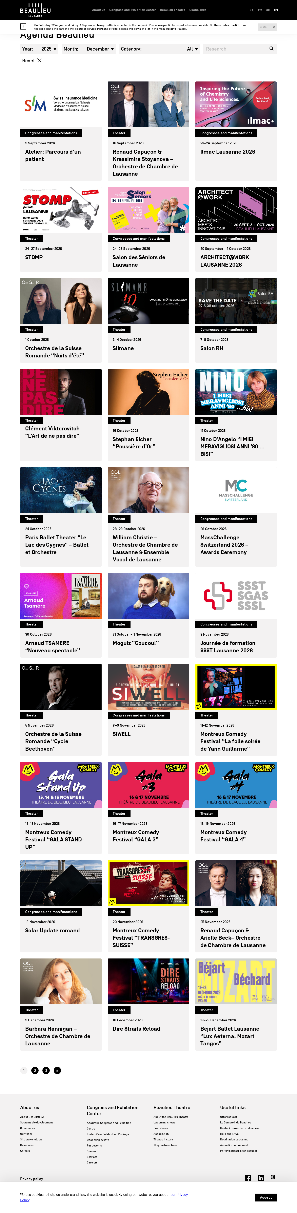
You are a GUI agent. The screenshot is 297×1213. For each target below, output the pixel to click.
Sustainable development (36, 1122)
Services (92, 1157)
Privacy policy (31, 1179)
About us (98, 10)
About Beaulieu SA (32, 1117)
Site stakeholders (31, 1139)
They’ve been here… (166, 1145)
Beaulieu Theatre (172, 10)
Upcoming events (98, 1140)
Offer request (228, 1117)
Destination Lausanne (234, 1139)
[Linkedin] (261, 1180)
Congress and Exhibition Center (132, 10)
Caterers (92, 1162)
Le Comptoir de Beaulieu (235, 1122)
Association (161, 1134)
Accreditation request (234, 1145)
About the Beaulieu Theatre (171, 1117)
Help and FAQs (229, 1134)
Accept (266, 1197)
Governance (27, 1128)
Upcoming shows (165, 1122)
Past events (94, 1145)
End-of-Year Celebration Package (108, 1134)
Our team (26, 1134)
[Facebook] (248, 1180)
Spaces (91, 1151)
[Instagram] (274, 1180)
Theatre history (163, 1139)
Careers (25, 1151)
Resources (27, 1145)
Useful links (197, 10)
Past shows (161, 1128)
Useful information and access (239, 1128)
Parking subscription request (238, 1151)
